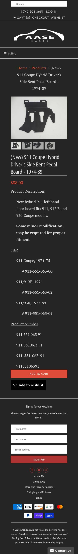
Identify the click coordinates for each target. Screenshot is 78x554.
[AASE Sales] (39, 35)
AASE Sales (25, 529)
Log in (51, 11)
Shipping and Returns (39, 492)
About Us (39, 476)
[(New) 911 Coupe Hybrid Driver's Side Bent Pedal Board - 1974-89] (39, 118)
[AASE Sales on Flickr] (45, 470)
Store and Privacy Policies (39, 487)
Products (39, 67)
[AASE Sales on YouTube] (39, 470)
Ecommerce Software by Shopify (46, 542)
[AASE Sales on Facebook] (32, 470)
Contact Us (39, 481)
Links (39, 497)
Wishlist (58, 17)
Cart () (23, 17)
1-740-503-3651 (32, 11)
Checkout (40, 17)
